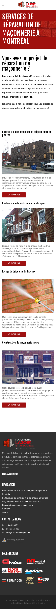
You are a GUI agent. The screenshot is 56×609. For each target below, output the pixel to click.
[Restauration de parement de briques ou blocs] (28, 141)
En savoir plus (14, 195)
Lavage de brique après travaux (18, 271)
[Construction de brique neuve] (28, 351)
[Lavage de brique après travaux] (28, 280)
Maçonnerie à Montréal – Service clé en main (22, 502)
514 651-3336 (11, 525)
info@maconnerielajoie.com (18, 533)
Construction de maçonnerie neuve (20, 342)
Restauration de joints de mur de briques (23, 203)
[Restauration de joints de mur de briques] (28, 209)
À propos (6, 509)
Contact (5, 513)
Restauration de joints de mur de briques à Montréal (25, 498)
